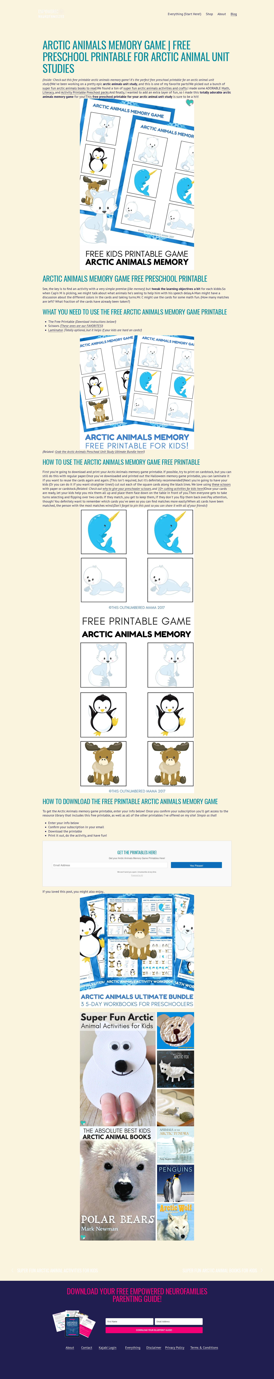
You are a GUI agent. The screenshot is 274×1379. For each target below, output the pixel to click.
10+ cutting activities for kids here (180, 489)
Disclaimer (153, 1347)
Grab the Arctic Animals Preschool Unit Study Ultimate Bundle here (99, 452)
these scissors (221, 484)
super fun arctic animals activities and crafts (155, 88)
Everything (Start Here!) (184, 14)
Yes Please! (196, 865)
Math (225, 88)
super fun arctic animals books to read (69, 88)
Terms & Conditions (204, 1347)
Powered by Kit (137, 875)
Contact (86, 1347)
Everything (132, 1347)
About (221, 14)
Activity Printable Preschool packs (85, 92)
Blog (234, 14)
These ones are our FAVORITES (81, 326)
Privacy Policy (174, 1347)
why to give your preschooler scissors (127, 489)
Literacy (48, 92)
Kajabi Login (107, 1347)
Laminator (55, 330)
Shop (209, 14)
